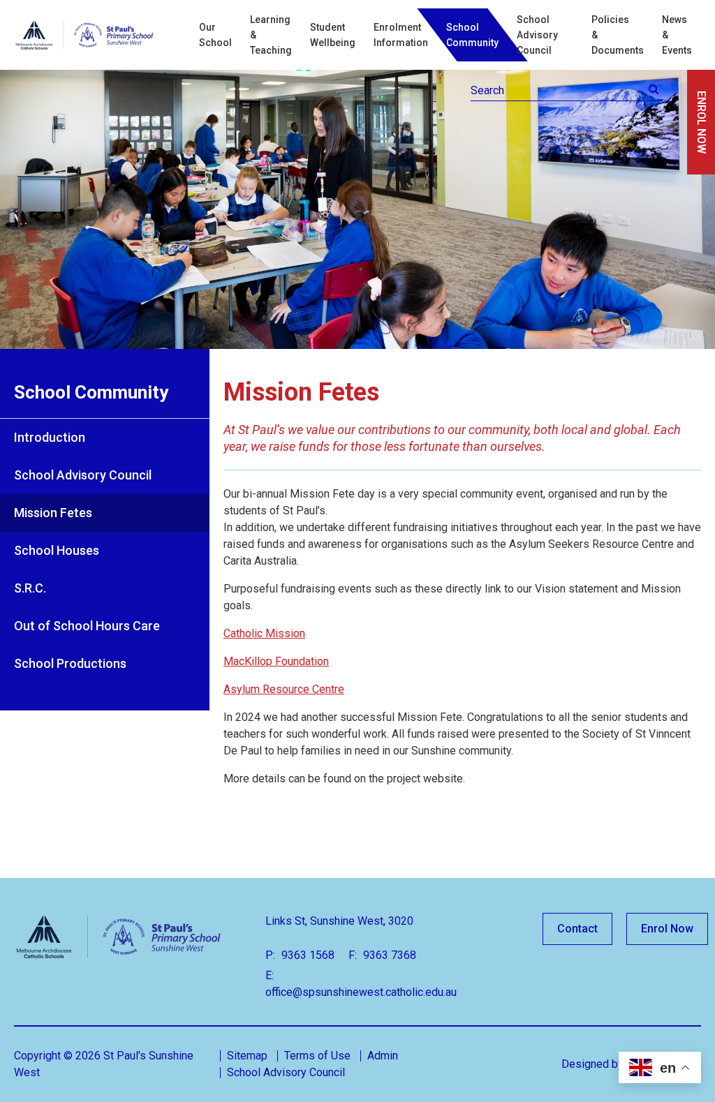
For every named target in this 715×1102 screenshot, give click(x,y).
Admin (382, 1055)
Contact (577, 928)
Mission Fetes (53, 512)
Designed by (592, 1064)
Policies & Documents (617, 35)
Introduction (49, 437)
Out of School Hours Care (87, 625)
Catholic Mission (264, 633)
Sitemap (247, 1055)
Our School (215, 35)
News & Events (677, 35)
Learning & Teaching (271, 35)
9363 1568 (306, 955)
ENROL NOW (701, 122)
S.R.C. (30, 588)
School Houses (56, 550)
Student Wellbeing (332, 35)
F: (352, 955)
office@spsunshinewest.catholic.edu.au (361, 992)
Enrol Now (667, 928)
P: (270, 955)
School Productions (70, 663)
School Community (472, 35)
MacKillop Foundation (276, 661)
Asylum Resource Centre (283, 689)
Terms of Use (317, 1055)
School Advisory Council (537, 35)
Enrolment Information (401, 35)
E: (269, 975)
